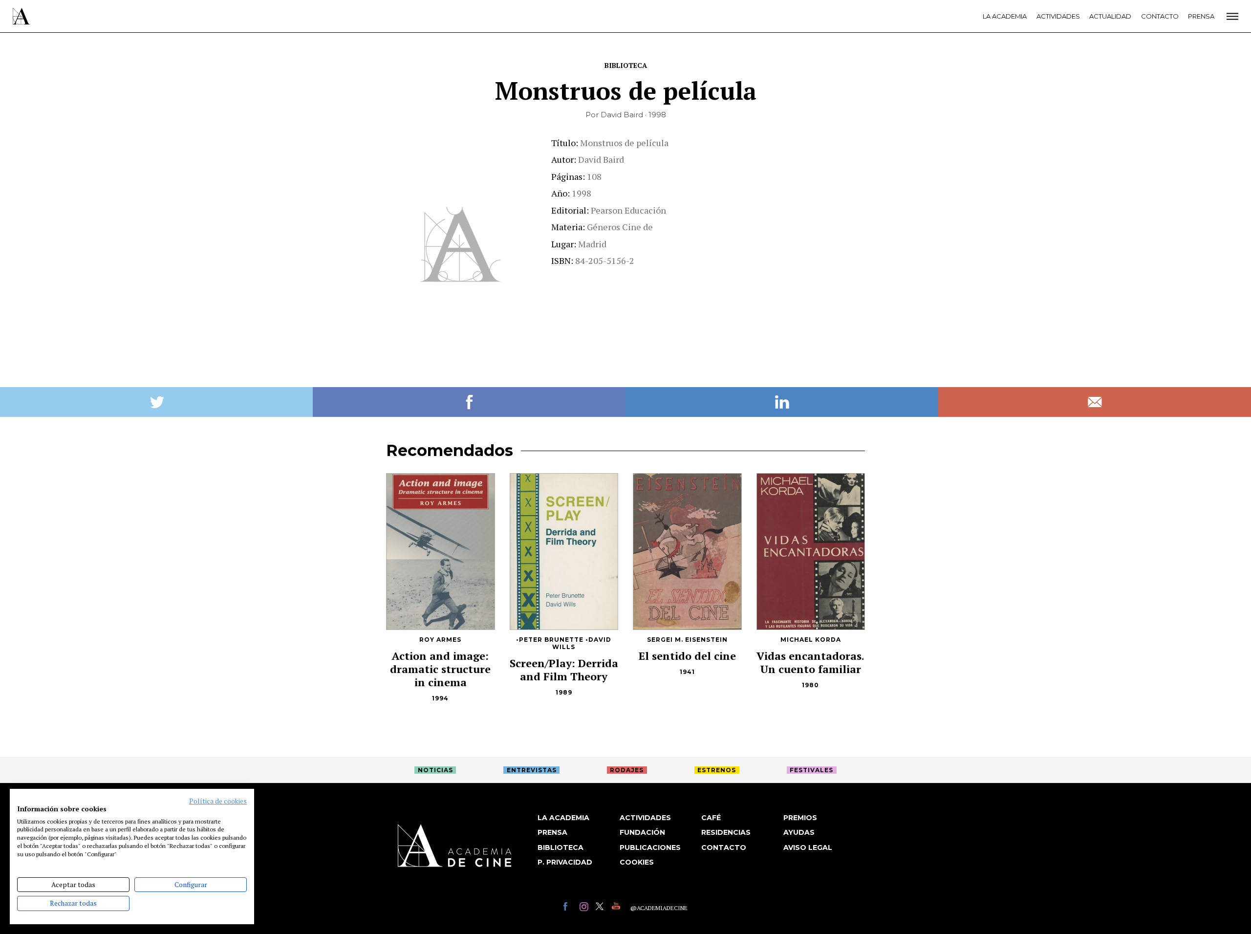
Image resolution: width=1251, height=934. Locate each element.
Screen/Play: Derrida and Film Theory (564, 669)
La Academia (1005, 16)
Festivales (811, 770)
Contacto (1160, 16)
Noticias (435, 770)
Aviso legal (807, 847)
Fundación (642, 832)
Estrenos (716, 770)
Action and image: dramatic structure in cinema (440, 669)
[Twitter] (601, 907)
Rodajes (627, 770)
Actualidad (1110, 16)
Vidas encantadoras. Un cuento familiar (810, 662)
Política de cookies (218, 801)
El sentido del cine (687, 656)
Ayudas (799, 832)
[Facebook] (569, 907)
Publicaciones (650, 847)
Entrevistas (532, 770)
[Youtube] (617, 907)
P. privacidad (565, 862)
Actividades (1058, 16)
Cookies (637, 862)
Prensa (1201, 16)
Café (711, 817)
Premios (800, 817)
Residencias (726, 832)
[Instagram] (585, 907)
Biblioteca (625, 65)
